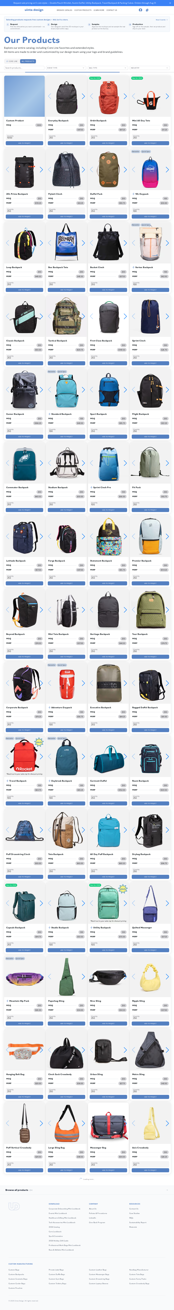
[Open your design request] (147, 10)
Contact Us (111, 10)
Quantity (10, 136)
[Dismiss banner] (170, 3)
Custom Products (83, 10)
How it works (160, 20)
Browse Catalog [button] (64, 10)
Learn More (99, 10)
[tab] (12, 61)
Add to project (24, 143)
